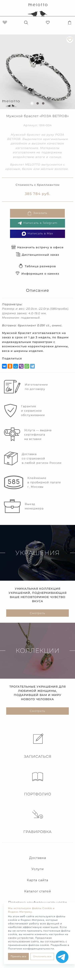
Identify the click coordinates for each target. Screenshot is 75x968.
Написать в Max (40, 233)
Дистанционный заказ (40, 254)
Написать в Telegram (40, 223)
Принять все (18, 956)
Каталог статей (37, 891)
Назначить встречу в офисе (40, 247)
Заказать (40, 213)
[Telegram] (32, 366)
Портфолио (37, 794)
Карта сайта (37, 880)
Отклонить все (42, 956)
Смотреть (37, 613)
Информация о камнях (40, 273)
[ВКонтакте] (4, 366)
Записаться (37, 756)
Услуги (37, 869)
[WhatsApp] (26, 366)
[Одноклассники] (10, 366)
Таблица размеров (40, 266)
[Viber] (21, 366)
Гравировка (37, 832)
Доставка (37, 858)
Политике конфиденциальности (31, 948)
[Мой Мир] (15, 366)
